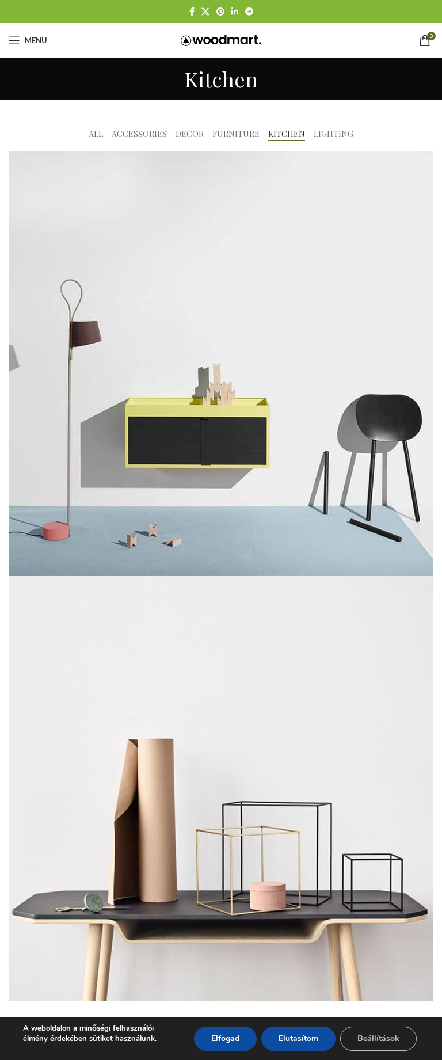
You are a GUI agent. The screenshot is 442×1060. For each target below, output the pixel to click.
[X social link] (205, 12)
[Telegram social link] (249, 12)
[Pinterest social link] (220, 12)
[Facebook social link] (192, 12)
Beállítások (378, 1038)
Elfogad (225, 1038)
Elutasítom (298, 1038)
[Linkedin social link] (235, 12)
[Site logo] (221, 39)
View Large (423, 161)
